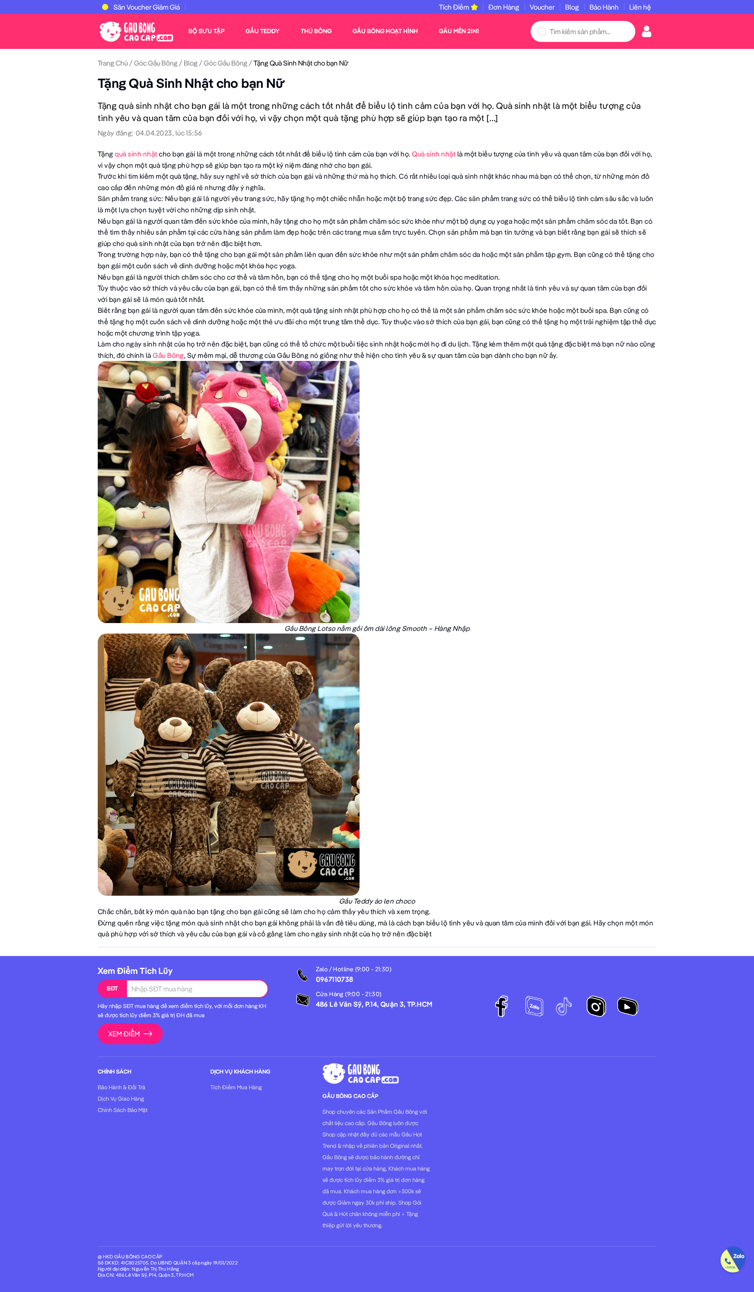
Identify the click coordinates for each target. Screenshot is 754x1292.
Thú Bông (316, 31)
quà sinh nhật (137, 153)
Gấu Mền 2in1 (459, 31)
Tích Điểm (454, 7)
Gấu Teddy (263, 31)
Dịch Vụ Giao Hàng (121, 1098)
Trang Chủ (113, 63)
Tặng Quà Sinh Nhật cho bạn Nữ (191, 83)
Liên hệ (640, 7)
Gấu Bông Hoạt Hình (385, 31)
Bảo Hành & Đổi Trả (121, 1087)
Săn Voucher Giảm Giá (146, 7)
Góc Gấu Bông (156, 63)
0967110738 (334, 979)
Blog (572, 7)
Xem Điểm (124, 1033)
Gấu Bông (168, 355)
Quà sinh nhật (434, 153)
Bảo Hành (604, 7)
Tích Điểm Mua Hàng (236, 1087)
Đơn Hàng (503, 7)
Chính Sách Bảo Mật (122, 1109)
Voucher (542, 7)
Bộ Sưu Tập (206, 31)
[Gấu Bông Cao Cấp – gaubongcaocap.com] (136, 30)
